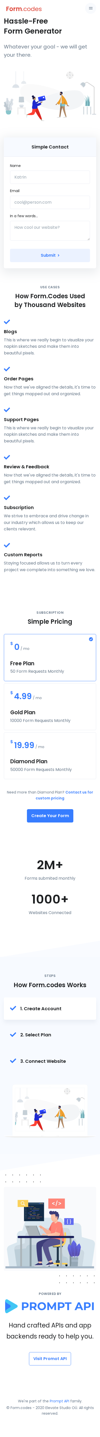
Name (15, 165)
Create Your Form (50, 816)
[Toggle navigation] (90, 8)
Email (14, 190)
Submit (49, 255)
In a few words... (24, 216)
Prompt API (59, 1401)
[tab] (50, 1008)
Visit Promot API (50, 1359)
